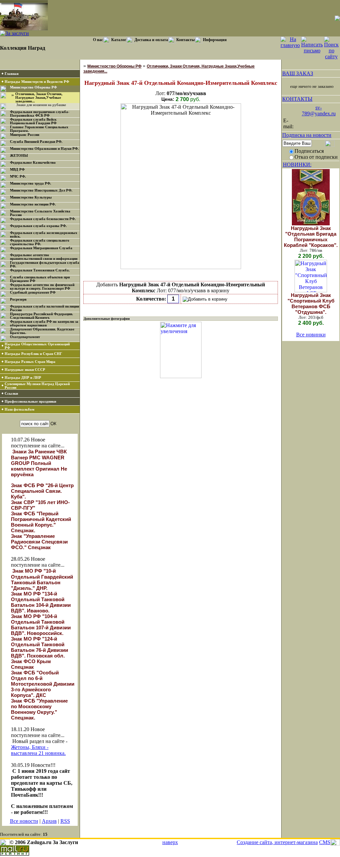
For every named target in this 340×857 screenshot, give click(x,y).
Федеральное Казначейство (33, 162)
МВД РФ (17, 169)
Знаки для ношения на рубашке (41, 105)
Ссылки (11, 393)
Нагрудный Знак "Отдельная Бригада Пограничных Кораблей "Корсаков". (311, 236)
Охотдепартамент (25, 337)
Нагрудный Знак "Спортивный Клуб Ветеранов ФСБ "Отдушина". (311, 303)
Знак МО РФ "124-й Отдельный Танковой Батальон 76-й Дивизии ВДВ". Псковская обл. (39, 647)
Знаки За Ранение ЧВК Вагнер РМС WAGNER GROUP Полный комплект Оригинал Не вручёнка (39, 463)
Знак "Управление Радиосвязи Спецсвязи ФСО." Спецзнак (39, 541)
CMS (324, 842)
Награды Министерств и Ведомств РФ (37, 82)
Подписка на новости (306, 135)
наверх (170, 842)
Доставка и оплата (151, 39)
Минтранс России (24, 135)
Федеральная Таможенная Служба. (40, 270)
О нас (98, 39)
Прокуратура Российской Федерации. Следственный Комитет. (41, 315)
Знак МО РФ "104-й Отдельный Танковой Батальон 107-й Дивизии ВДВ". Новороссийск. (41, 624)
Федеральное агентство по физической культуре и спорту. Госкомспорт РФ (42, 286)
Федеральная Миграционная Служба (41, 248)
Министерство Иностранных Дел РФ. (41, 190)
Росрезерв (18, 299)
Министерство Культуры (31, 197)
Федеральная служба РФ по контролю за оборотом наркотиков (44, 323)
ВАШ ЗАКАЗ (297, 73)
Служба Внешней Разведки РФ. (36, 141)
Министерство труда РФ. (30, 183)
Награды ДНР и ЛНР (23, 377)
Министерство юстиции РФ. (33, 204)
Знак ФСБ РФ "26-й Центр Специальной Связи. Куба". (42, 491)
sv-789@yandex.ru (319, 110)
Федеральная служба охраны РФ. (38, 226)
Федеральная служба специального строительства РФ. (39, 242)
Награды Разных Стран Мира (30, 362)
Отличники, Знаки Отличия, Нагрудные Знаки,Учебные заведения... (38, 97)
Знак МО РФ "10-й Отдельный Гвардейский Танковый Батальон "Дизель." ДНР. (42, 579)
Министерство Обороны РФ (33, 87)
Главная (12, 74)
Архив (49, 821)
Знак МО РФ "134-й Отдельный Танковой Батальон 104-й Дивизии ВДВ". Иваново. (41, 602)
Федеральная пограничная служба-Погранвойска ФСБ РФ (39, 113)
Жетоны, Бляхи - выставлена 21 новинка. (38, 750)
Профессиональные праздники (30, 401)
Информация (215, 39)
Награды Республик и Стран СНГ (33, 354)
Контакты (185, 39)
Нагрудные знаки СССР (25, 369)
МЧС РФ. (18, 176)
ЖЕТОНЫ (19, 155)
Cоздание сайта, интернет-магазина (277, 842)
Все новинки (311, 334)
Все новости (24, 821)
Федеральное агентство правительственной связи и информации (43, 256)
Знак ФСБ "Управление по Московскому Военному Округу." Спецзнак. (39, 709)
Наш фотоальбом (20, 409)
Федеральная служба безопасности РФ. (43, 219)
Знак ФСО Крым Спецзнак (31, 664)
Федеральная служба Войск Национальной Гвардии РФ (33, 121)
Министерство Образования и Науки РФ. (44, 148)
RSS (65, 821)
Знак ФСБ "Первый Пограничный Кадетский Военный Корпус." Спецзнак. (41, 522)
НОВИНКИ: (297, 164)
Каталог (118, 39)
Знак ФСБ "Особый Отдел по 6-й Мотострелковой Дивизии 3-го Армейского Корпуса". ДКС (42, 684)
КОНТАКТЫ (297, 99)
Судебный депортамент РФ (32, 292)
